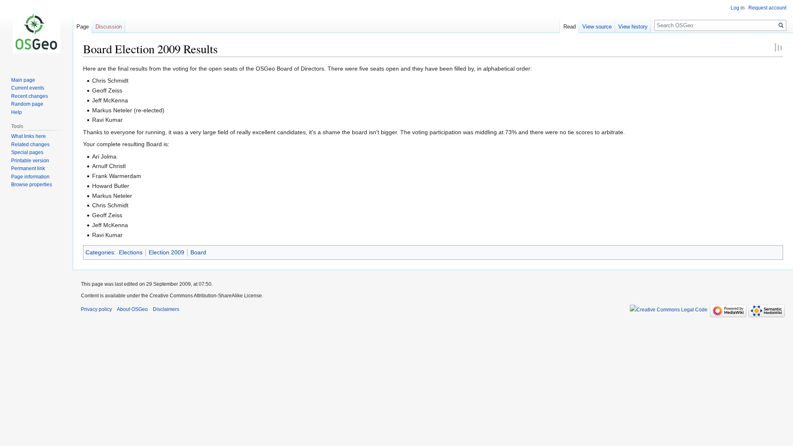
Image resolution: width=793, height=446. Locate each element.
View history (633, 27)
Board (198, 252)
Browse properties (31, 184)
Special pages (27, 152)
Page (82, 27)
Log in (738, 8)
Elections (130, 252)
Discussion (108, 27)
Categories (99, 252)
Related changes (30, 144)
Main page (23, 80)
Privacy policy (96, 309)
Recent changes (29, 96)
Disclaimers (166, 309)
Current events (27, 88)
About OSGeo (132, 309)
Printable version (30, 161)
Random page (27, 104)
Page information (30, 177)
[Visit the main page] (36, 33)
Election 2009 (166, 252)
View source (597, 27)
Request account (767, 8)
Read (569, 27)
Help (16, 112)
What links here (28, 136)
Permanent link (28, 168)
